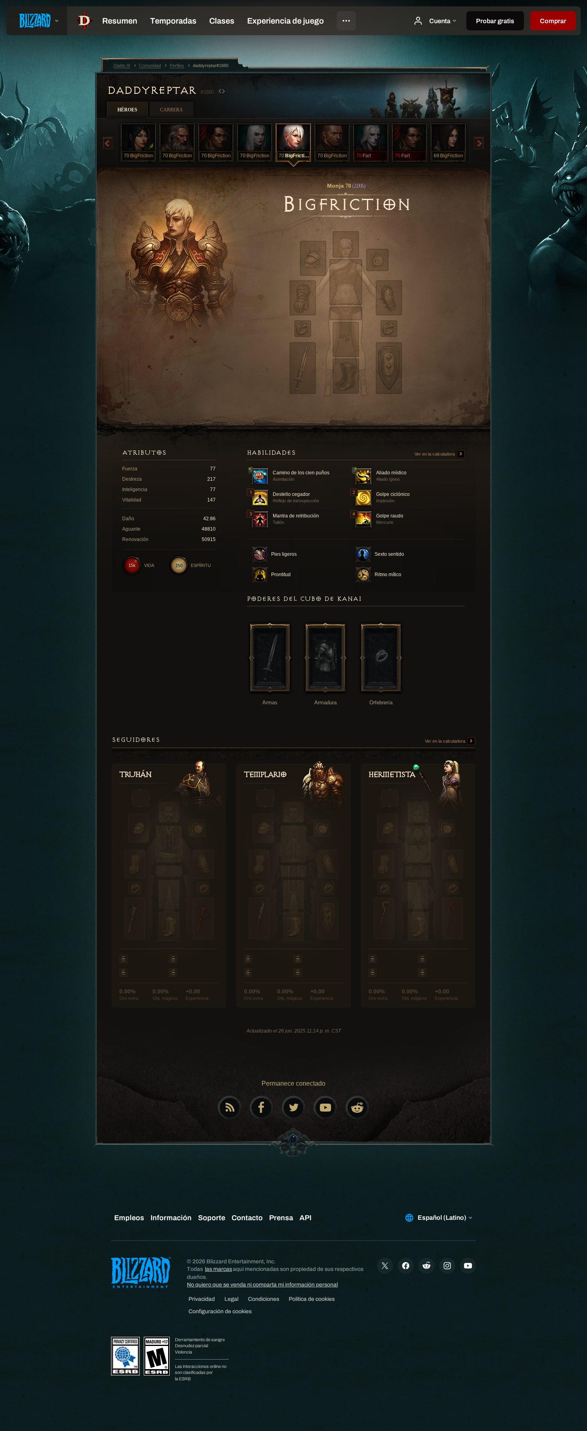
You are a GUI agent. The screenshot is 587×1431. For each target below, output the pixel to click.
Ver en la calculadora (435, 454)
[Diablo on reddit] (357, 1108)
